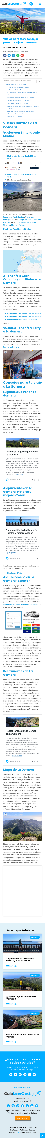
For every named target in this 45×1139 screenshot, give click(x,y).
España (12, 47)
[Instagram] (24, 1074)
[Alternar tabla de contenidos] (37, 81)
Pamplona (7, 217)
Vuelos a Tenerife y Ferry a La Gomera (21, 97)
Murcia (14, 225)
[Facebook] (10, 1074)
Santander (29, 217)
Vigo (22, 220)
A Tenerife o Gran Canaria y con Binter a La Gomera (22, 94)
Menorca (6, 225)
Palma (21, 225)
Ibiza (29, 222)
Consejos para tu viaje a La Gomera (18, 100)
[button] (31, 4)
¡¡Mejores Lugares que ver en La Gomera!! (21, 997)
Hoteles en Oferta (14, 573)
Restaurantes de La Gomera (17, 114)
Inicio (5, 47)
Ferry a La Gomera (11, 347)
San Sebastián (18, 217)
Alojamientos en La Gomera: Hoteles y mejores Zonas (20, 959)
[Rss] (29, 1074)
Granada (22, 222)
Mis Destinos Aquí (22, 1087)
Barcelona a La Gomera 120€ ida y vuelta (24, 314)
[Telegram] (20, 1074)
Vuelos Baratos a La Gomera (16, 84)
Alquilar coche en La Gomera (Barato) (21, 111)
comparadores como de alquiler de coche (20, 604)
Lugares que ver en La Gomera (18, 103)
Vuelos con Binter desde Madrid (18, 87)
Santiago (6, 220)
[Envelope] (34, 1074)
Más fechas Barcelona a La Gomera (22, 320)
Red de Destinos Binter (17, 90)
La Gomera (21, 47)
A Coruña (37, 220)
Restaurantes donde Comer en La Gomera (22, 1035)
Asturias (6, 222)
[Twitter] (15, 1074)
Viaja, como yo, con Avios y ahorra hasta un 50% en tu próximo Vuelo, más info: (22, 1111)
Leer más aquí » (12, 966)
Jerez (34, 222)
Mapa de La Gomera (15, 116)
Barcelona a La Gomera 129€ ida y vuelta (24, 317)
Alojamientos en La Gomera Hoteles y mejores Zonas (23, 107)
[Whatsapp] (8, 1105)
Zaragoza (28, 220)
